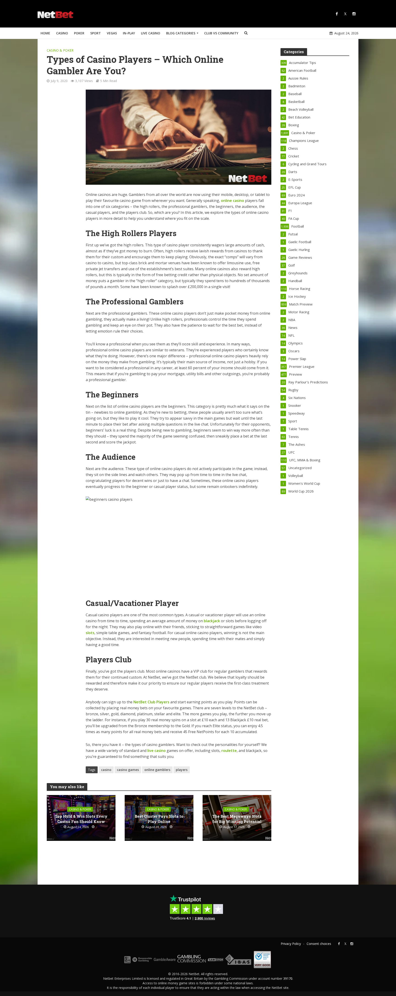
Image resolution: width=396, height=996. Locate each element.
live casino (156, 750)
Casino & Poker (60, 50)
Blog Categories (180, 33)
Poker (79, 33)
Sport (95, 33)
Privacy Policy (291, 943)
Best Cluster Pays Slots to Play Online (159, 819)
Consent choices (319, 943)
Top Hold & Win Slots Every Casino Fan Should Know (81, 819)
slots (90, 632)
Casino (62, 33)
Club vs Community (221, 33)
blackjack (212, 620)
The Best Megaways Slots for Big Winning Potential (236, 819)
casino (106, 770)
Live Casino (150, 33)
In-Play (129, 33)
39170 (287, 978)
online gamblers (157, 770)
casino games (128, 770)
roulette (229, 750)
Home (45, 33)
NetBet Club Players (151, 701)
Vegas (112, 33)
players (181, 770)
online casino (232, 200)
